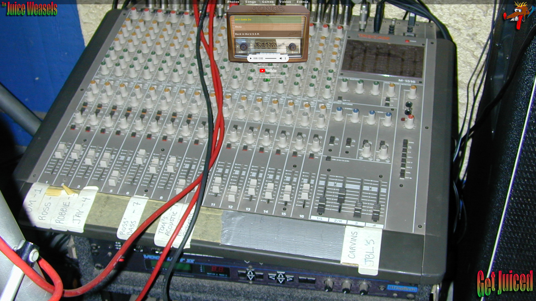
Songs (250, 1)
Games (268, 1)
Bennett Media (276, 77)
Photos (233, 1)
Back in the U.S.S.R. (247, 34)
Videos (285, 1)
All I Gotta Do (243, 19)
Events (302, 1)
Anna (238, 27)
